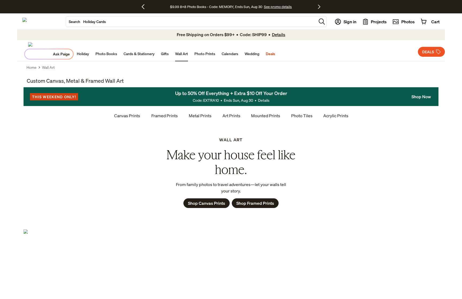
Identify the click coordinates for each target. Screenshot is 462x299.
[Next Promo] (319, 7)
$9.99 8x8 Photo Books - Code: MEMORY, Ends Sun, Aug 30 (216, 6)
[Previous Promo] (145, 6)
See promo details (278, 6)
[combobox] (191, 22)
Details (264, 100)
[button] (321, 21)
